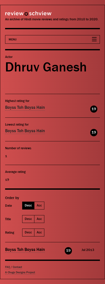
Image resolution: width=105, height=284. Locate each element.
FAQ (7, 267)
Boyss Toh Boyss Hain (25, 107)
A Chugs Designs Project (20, 272)
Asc (39, 205)
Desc (28, 205)
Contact (17, 267)
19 (93, 109)
